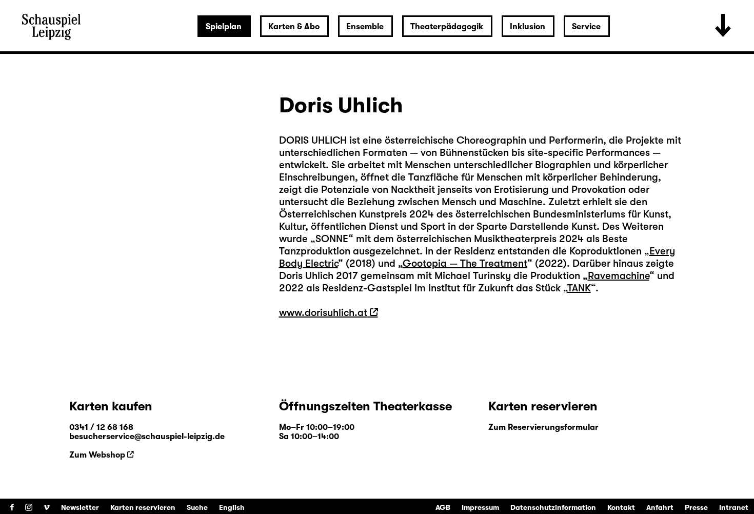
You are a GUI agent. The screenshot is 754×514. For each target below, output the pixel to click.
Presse (696, 507)
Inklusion (527, 26)
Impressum (480, 507)
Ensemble (365, 26)
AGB (442, 507)
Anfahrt (659, 507)
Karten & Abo (294, 26)
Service (586, 26)
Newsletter (80, 507)
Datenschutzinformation (553, 507)
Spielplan (224, 26)
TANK (579, 288)
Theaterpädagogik (446, 26)
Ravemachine (618, 276)
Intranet (733, 507)
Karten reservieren (142, 507)
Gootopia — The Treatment (465, 263)
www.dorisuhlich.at (323, 313)
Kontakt (621, 507)
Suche (197, 507)
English (232, 507)
